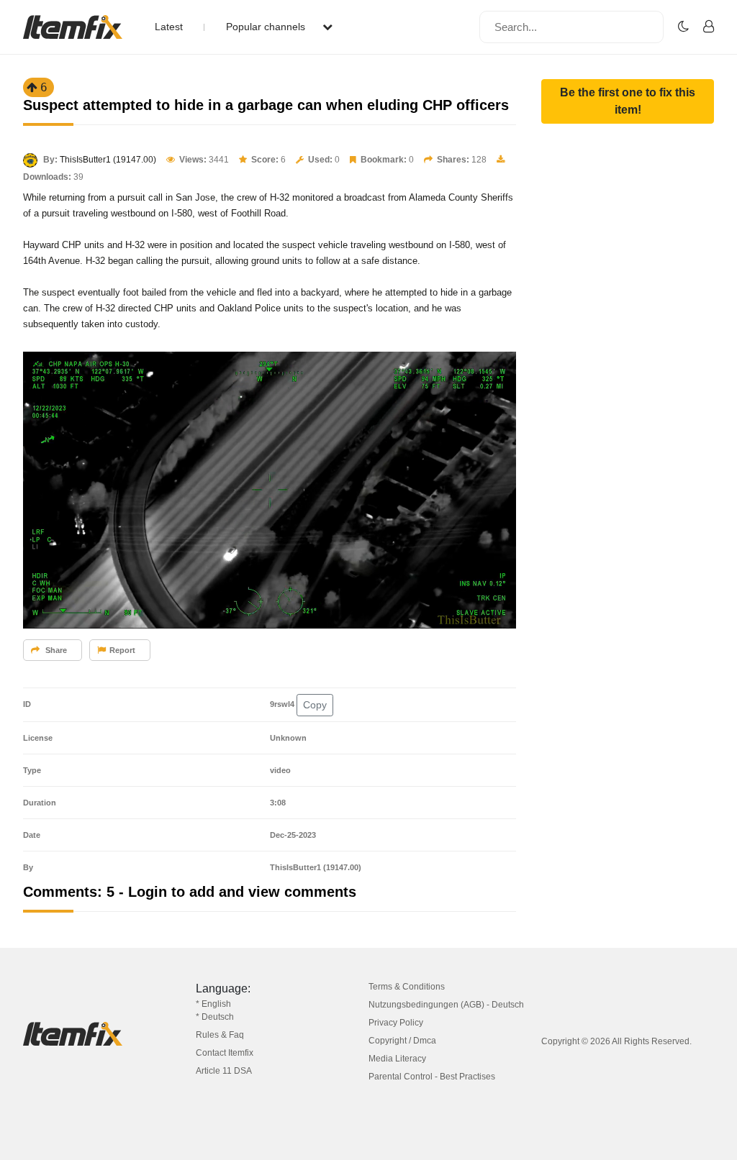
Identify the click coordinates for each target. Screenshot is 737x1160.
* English (213, 1004)
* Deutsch (215, 1017)
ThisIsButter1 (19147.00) (108, 160)
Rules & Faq (220, 1035)
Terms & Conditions (406, 987)
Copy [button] (315, 705)
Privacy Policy (395, 1023)
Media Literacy (397, 1059)
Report (122, 650)
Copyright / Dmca (402, 1041)
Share (55, 650)
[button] (627, 101)
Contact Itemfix (224, 1053)
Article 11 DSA (224, 1071)
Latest (169, 26)
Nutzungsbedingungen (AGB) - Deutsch (446, 1005)
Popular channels (267, 26)
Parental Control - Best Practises (431, 1077)
